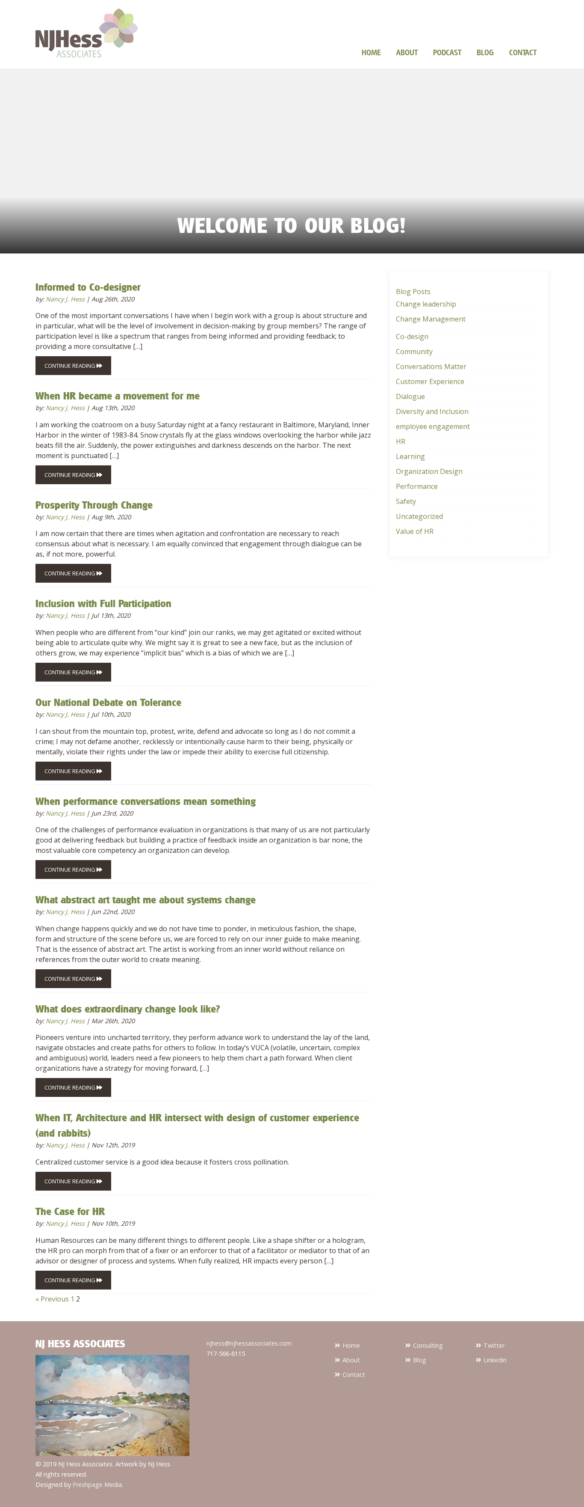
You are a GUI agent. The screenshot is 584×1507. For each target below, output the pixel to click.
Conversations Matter (431, 366)
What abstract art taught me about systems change (145, 899)
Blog (485, 52)
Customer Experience (430, 381)
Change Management (431, 319)
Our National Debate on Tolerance (108, 702)
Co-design (412, 336)
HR (400, 441)
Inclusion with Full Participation (103, 603)
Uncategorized (419, 516)
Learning (410, 456)
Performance (417, 486)
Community (414, 351)
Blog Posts (413, 291)
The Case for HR (70, 1211)
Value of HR (415, 531)
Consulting (428, 1345)
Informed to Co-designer (88, 286)
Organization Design (429, 471)
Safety (406, 501)
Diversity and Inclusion (432, 411)
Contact (523, 52)
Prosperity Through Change (94, 504)
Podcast (447, 52)
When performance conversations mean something (145, 801)
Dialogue (410, 396)
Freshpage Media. (98, 1484)
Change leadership (426, 304)
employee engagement (433, 426)
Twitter (494, 1345)
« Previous (52, 1299)
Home (371, 52)
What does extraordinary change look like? (127, 1008)
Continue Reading (70, 365)
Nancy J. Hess (65, 299)
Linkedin (495, 1360)
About (407, 52)
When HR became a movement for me (117, 395)
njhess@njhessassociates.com (249, 1343)
